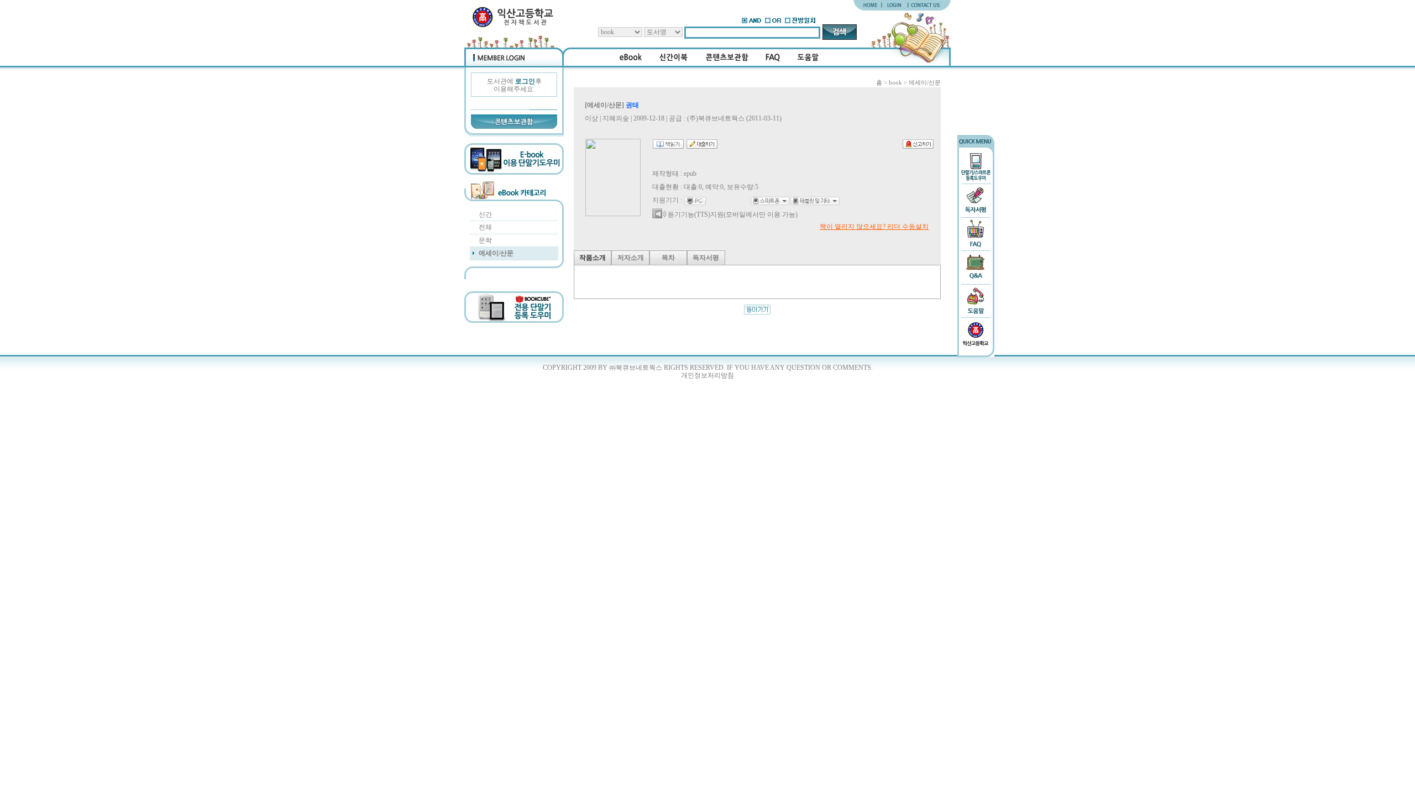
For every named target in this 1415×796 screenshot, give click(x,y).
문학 (485, 240)
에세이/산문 (496, 253)
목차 (668, 257)
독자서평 (706, 257)
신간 (485, 214)
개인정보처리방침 (707, 375)
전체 (485, 227)
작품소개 (592, 257)
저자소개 (630, 257)
